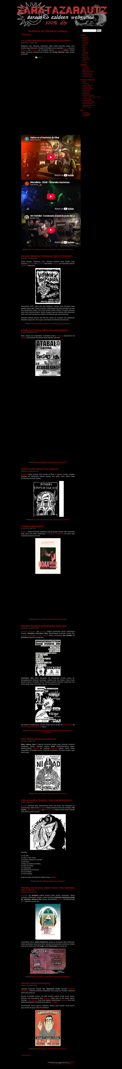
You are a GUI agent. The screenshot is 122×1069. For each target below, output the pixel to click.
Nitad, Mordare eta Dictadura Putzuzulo (38, 739)
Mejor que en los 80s (88, 105)
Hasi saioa (86, 112)
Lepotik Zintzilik (87, 87)
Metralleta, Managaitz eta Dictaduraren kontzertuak (44, 626)
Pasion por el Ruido (88, 95)
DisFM (84, 82)
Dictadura (34, 50)
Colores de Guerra (88, 88)
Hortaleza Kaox (87, 98)
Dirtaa (84, 47)
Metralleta (24, 50)
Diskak (51, 881)
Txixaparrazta (86, 59)
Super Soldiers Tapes (34, 810)
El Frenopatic (86, 92)
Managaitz (32, 631)
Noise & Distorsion (88, 85)
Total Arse (85, 42)
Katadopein (86, 93)
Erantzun (85, 44)
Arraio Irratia (86, 70)
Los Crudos (59, 50)
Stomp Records (49, 810)
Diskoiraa (85, 40)
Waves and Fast (87, 100)
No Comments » (68, 249)
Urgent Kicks (68, 725)
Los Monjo (54, 1002)
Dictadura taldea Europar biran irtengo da (39, 469)
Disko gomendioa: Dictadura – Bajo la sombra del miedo (46, 800)
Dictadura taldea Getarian (32, 526)
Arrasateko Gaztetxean (28, 635)
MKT (84, 50)
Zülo (84, 60)
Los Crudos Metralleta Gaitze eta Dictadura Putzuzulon (45, 41)
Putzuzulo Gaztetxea (88, 71)
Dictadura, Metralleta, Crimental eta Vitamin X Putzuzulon (46, 256)
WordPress (86, 115)
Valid (86, 114)
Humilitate (85, 52)
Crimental (56, 263)
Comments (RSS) (66, 1063)
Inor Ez (85, 62)
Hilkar (84, 49)
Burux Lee (86, 57)
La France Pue (87, 107)
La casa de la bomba (89, 102)
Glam (23, 901)
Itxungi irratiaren (42, 635)
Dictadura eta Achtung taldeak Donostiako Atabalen (44, 330)
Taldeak (59, 249)
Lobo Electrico (32, 1000)
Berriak (31, 249)
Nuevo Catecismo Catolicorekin (31, 727)
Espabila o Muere (88, 76)
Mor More (85, 66)
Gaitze (66, 48)
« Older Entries (26, 34)
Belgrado (64, 1000)
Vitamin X (24, 265)
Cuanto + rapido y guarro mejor (91, 97)
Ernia (84, 45)
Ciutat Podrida (87, 90)
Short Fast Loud (87, 73)
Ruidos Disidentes (88, 103)
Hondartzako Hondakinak (55, 534)
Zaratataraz (86, 83)
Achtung (24, 338)
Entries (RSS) (54, 1063)
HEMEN (53, 877)
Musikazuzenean (87, 75)
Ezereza (85, 55)
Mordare (36, 748)
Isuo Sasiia (86, 68)
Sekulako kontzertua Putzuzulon (35, 983)
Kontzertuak (45, 249)
